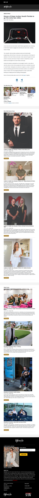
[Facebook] (4, 2)
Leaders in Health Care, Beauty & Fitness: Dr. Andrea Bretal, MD (7, 97)
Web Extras (7, 13)
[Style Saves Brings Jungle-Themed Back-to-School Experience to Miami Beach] (18, 298)
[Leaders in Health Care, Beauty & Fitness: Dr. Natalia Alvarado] (18, 253)
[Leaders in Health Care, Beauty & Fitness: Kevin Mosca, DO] (18, 131)
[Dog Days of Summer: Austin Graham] (18, 374)
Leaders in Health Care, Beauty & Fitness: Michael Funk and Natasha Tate (19, 226)
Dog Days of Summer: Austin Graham (12, 392)
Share (22, 81)
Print (17, 81)
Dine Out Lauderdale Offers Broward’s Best (15, 93)
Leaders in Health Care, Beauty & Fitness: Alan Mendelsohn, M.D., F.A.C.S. (31, 95)
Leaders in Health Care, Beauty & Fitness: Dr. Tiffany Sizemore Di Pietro (19, 181)
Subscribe (23, 454)
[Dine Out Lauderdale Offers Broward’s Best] (15, 89)
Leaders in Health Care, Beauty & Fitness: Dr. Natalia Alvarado (17, 267)
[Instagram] (5, 2)
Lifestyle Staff (11, 150)
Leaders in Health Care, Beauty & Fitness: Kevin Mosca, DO (17, 149)
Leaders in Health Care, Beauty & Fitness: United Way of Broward (23, 93)
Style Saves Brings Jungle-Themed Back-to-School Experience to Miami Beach (19, 309)
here (24, 75)
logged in (10, 102)
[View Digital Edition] (11, 457)
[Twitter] (7, 2)
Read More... (15, 480)
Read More (6, 158)
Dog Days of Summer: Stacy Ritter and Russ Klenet (15, 422)
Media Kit (5, 489)
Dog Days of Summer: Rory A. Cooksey (12, 346)
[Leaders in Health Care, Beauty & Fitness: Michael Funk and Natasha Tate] (18, 209)
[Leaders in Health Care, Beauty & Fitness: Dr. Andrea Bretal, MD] (7, 91)
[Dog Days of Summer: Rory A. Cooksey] (18, 333)
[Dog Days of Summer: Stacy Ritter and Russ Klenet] (18, 412)
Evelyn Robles (11, 182)
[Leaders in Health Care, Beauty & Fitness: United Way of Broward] (23, 89)
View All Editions (8, 467)
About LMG (27, 483)
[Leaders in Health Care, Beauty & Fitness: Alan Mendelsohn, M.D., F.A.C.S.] (31, 90)
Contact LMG (27, 485)
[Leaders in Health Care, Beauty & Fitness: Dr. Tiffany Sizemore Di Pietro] (18, 171)
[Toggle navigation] (4, 7)
